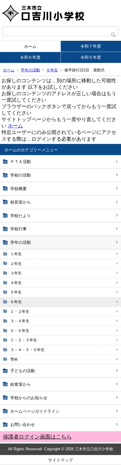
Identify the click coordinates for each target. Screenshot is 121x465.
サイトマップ (60, 460)
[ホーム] (60, 13)
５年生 (16, 292)
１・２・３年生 (23, 340)
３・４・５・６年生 (27, 350)
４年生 (16, 283)
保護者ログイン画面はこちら (37, 437)
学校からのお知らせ (28, 397)
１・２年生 (19, 311)
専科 (14, 359)
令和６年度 (30, 57)
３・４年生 (19, 321)
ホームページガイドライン (35, 411)
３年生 (16, 273)
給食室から (20, 384)
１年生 (16, 254)
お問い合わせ (22, 424)
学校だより (20, 215)
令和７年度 (90, 46)
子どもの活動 (22, 370)
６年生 (52, 70)
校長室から (20, 202)
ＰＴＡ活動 (20, 161)
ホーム (30, 46)
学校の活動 (20, 175)
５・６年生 (19, 330)
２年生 (16, 263)
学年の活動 (30, 70)
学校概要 (18, 188)
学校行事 (18, 228)
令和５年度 (90, 57)
